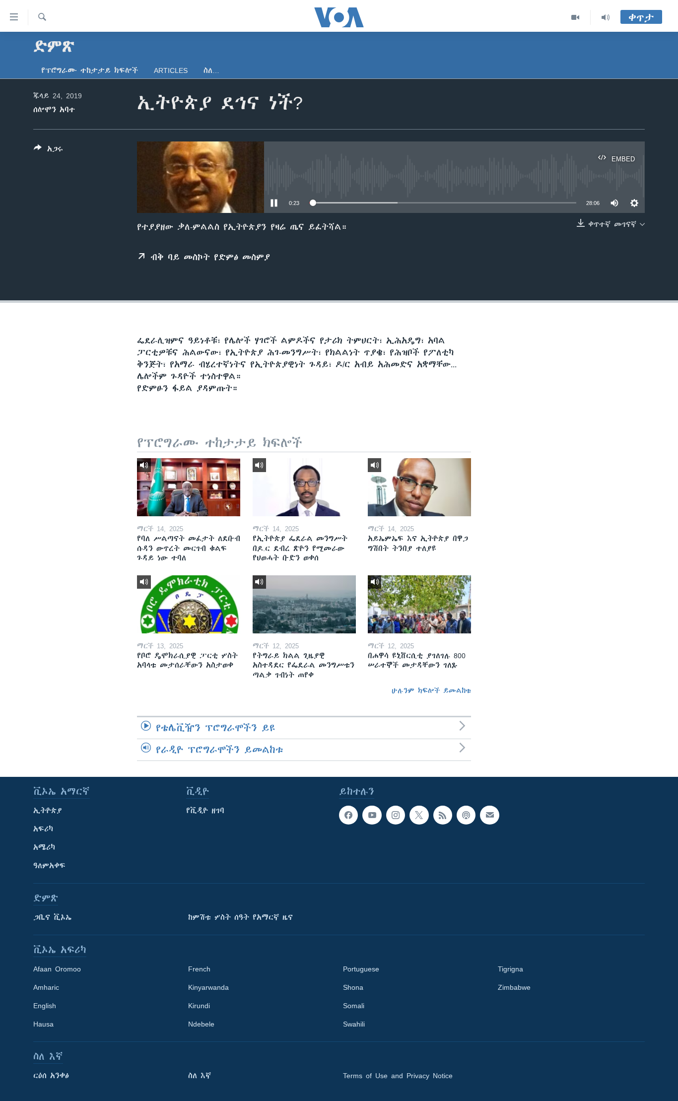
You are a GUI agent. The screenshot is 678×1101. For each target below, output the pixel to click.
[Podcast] (466, 815)
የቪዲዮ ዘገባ (205, 810)
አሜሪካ (44, 847)
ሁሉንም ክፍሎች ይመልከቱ (431, 690)
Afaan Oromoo (57, 968)
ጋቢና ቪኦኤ (52, 917)
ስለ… (211, 70)
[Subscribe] (489, 815)
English (44, 1005)
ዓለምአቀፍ (49, 865)
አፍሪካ (43, 829)
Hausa (43, 1024)
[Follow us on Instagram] (395, 815)
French (199, 968)
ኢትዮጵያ (47, 810)
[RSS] (442, 815)
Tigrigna (510, 968)
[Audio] (605, 17)
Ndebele (201, 1024)
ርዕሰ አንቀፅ (51, 1075)
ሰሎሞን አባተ (54, 109)
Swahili (354, 1024)
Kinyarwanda (208, 987)
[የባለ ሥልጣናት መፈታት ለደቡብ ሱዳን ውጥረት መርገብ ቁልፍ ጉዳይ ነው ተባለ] (188, 487)
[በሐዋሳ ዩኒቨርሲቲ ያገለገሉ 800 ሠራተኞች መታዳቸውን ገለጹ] (419, 604)
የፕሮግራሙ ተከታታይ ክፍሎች (89, 70)
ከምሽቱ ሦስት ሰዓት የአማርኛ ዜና (240, 917)
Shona (353, 987)
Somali (353, 1005)
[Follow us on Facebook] (348, 815)
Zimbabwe (514, 987)
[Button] (48, 150)
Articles (171, 70)
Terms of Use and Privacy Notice (398, 1075)
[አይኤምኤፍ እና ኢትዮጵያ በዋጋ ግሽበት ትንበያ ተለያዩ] (419, 487)
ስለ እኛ (199, 1075)
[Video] (575, 17)
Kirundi (199, 1005)
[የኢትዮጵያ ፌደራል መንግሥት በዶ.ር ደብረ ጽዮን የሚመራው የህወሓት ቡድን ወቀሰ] (304, 487)
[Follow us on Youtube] (371, 815)
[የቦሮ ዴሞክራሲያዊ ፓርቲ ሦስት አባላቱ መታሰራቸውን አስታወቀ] (188, 604)
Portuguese (361, 968)
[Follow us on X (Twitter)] (418, 815)
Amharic (46, 987)
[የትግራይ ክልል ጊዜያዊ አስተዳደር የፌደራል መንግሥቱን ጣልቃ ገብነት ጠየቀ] (304, 604)
